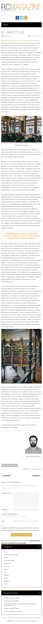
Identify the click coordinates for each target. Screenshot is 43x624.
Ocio (5, 572)
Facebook (17, 18)
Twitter (21, 18)
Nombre (5, 510)
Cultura (6, 557)
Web (2, 521)
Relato (6, 578)
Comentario (6, 493)
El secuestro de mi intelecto (11, 601)
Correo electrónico (9, 514)
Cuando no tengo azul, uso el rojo (13, 611)
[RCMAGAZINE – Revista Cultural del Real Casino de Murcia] (21, 12)
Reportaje (6, 581)
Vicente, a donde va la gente (11, 598)
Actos (5, 552)
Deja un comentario (36, 36)
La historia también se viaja (11, 608)
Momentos (7, 566)
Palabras (14, 465)
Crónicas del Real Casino (11, 554)
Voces (5, 584)
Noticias (6, 569)
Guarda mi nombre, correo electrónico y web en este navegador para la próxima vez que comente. (20, 529)
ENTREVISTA (7, 563)
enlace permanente (36, 469)
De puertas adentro (9, 560)
